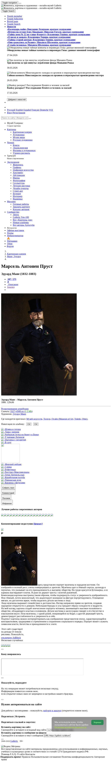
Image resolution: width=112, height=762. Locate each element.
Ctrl (28, 424)
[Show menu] (20, 3)
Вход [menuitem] (9, 112)
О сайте (21, 754)
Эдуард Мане (19, 414)
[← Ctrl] (6, 442)
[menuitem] (51, 110)
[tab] (11, 279)
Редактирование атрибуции (15, 408)
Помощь (5, 754)
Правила (26, 757)
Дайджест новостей (17, 99)
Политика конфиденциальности (78, 757)
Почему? (38, 524)
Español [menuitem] (27, 110)
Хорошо (97, 722)
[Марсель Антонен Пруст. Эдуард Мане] (39, 394)
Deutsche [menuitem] (44, 110)
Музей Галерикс (15, 124)
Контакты (30, 754)
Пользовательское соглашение (46, 757)
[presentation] (59, 289)
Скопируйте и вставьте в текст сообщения (22, 735)
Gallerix (14, 741)
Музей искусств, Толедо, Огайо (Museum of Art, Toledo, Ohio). (57, 419)
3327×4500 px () (21, 411)
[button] (14, 16)
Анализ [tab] (10, 287)
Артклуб (15, 157)
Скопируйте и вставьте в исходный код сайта (23, 730)
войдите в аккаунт (52, 710)
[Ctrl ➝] (11, 464)
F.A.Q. (13, 754)
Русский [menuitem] (11, 110)
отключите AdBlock (11, 637)
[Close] (30, 118)
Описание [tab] (13, 284)
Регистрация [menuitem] (19, 112)
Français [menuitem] (35, 110)
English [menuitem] (19, 110)
